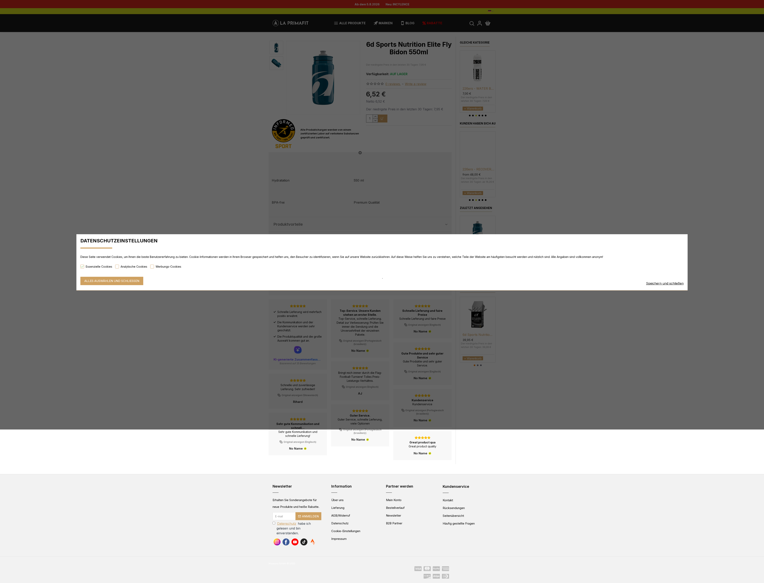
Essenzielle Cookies (99, 266)
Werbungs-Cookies (168, 266)
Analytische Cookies (134, 266)
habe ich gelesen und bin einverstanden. (294, 528)
